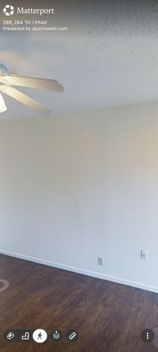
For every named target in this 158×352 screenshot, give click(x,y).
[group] (25, 336)
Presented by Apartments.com (35, 29)
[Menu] (147, 336)
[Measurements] (72, 336)
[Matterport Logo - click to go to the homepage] (29, 10)
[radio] (10, 336)
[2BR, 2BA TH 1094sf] (79, 176)
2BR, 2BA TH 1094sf (25, 22)
